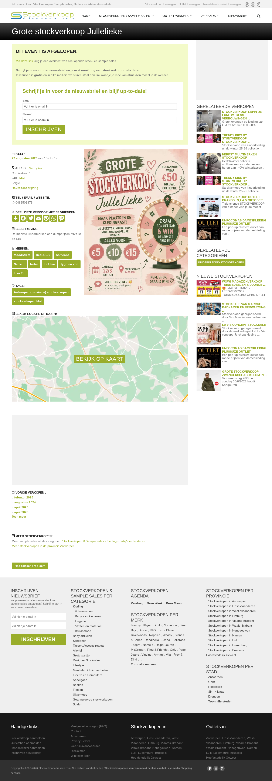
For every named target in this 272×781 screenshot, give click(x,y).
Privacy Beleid (80, 741)
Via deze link (24, 61)
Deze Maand (175, 603)
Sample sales (63, 4)
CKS (153, 630)
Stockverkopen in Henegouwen (229, 630)
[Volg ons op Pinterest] (259, 4)
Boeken (78, 684)
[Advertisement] (99, 450)
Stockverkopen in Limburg (225, 615)
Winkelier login (80, 755)
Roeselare (215, 686)
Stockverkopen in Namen (225, 635)
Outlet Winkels (175, 15)
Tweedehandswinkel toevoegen (222, 4)
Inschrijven (38, 639)
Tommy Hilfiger (141, 625)
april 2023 (21, 507)
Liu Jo (157, 625)
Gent (211, 681)
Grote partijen (82, 655)
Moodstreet (22, 255)
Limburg (153, 743)
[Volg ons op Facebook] (247, 4)
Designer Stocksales (86, 660)
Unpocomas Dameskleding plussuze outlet (244, 222)
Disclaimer (78, 750)
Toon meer (19, 516)
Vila (168, 654)
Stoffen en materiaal (88, 626)
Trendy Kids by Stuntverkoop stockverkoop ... (236, 139)
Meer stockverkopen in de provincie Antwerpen (43, 546)
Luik (133, 752)
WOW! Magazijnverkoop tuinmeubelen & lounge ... (244, 283)
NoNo (34, 264)
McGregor (137, 649)
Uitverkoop (80, 694)
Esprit (136, 644)
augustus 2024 (25, 502)
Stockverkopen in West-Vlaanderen (232, 611)
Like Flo (20, 273)
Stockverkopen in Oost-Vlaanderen (231, 606)
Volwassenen (84, 611)
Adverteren (78, 736)
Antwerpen (215, 677)
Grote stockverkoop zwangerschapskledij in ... (244, 373)
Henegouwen (161, 747)
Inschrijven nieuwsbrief (26, 752)
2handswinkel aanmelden (28, 747)
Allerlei (77, 650)
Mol (22, 178)
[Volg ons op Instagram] (253, 4)
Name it (19, 264)
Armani (158, 654)
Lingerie (80, 621)
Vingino (147, 654)
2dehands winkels (99, 4)
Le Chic (49, 264)
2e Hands (208, 15)
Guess (143, 630)
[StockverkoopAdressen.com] (42, 15)
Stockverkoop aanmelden (28, 738)
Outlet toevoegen (189, 4)
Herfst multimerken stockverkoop (239, 156)
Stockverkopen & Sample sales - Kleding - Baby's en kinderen (103, 541)
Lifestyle (78, 665)
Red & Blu (43, 255)
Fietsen (78, 689)
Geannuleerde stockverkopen (93, 699)
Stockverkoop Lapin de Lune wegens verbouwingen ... (242, 115)
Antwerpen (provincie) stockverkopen (41, 292)
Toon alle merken (143, 664)
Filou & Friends (157, 649)
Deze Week (155, 603)
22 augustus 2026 (24, 158)
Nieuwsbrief (238, 15)
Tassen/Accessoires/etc (88, 645)
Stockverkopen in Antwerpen (227, 601)
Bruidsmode (83, 631)
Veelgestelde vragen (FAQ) (89, 726)
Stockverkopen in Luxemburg (228, 645)
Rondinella (152, 640)
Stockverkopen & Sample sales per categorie (91, 596)
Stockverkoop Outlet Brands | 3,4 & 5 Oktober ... (244, 198)
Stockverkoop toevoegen (160, 4)
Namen (177, 747)
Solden (77, 704)
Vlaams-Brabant (172, 743)
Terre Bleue (166, 630)
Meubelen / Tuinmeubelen (90, 670)
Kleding (78, 606)
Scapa (166, 640)
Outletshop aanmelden (26, 743)
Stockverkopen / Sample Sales (124, 15)
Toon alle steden (220, 701)
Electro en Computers (87, 675)
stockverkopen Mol (28, 301)
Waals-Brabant (141, 747)
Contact (76, 731)
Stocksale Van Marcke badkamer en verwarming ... (244, 307)
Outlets (78, 4)
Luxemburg (145, 752)
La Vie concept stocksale (244, 324)
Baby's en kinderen (88, 616)
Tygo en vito (69, 264)
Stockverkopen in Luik (223, 640)
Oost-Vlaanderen (158, 738)
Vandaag (137, 603)
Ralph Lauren (165, 644)
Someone (62, 255)
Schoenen (79, 640)
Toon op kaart (36, 168)
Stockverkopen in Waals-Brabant (230, 625)
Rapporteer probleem (30, 565)
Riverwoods (139, 635)
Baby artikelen (82, 635)
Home (86, 15)
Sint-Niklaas (216, 691)
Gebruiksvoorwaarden (86, 746)
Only (173, 649)
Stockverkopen (43, 4)
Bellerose (179, 640)
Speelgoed (80, 680)
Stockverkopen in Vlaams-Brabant (231, 620)
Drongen (214, 696)
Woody (167, 635)
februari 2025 (23, 497)
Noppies (154, 635)
